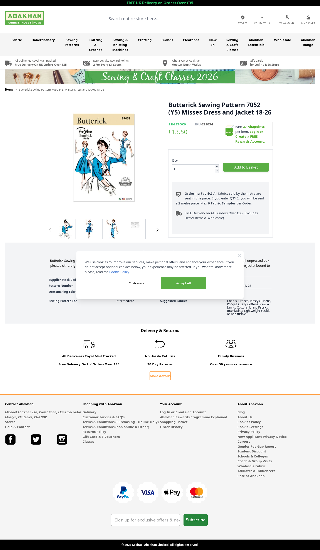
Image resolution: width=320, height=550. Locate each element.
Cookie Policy (119, 272)
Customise (136, 283)
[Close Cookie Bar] (239, 255)
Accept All (183, 283)
